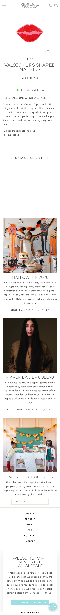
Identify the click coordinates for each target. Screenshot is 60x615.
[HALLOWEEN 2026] (30, 245)
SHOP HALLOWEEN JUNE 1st (30, 310)
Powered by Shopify (30, 612)
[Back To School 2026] (30, 445)
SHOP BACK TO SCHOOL (30, 501)
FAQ (30, 530)
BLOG (30, 524)
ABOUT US (30, 519)
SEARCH (30, 513)
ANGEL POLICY (30, 535)
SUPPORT (30, 541)
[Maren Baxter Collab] (30, 345)
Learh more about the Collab (30, 409)
